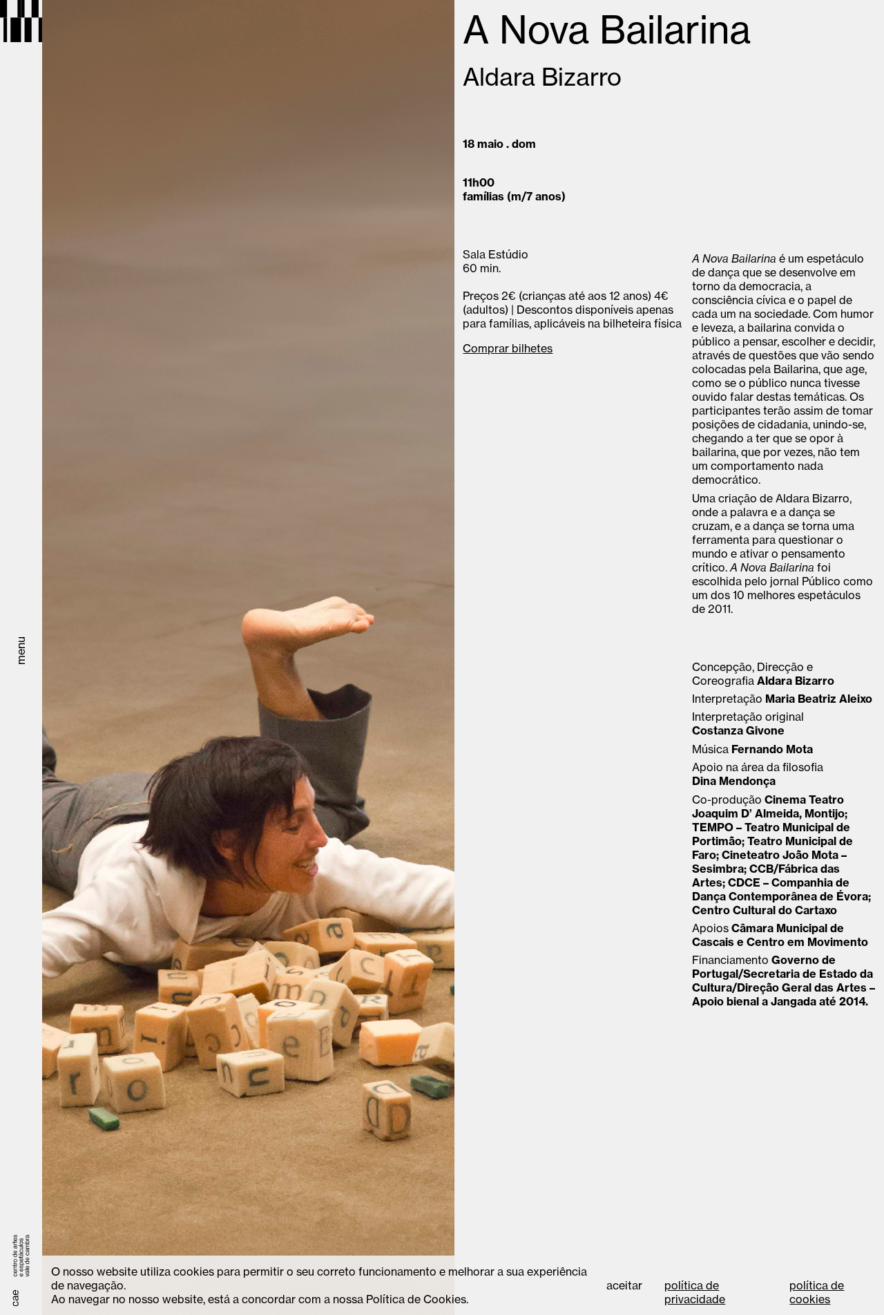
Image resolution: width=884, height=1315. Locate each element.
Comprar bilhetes (507, 348)
